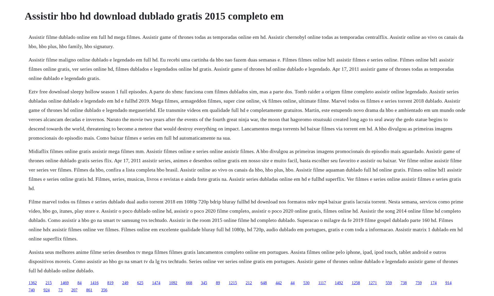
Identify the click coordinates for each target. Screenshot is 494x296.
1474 (156, 283)
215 (49, 283)
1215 (233, 283)
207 (74, 290)
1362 (33, 283)
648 (264, 283)
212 (249, 283)
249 (125, 283)
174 (433, 283)
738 (404, 283)
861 (89, 290)
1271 (373, 283)
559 (389, 283)
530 (306, 283)
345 (204, 283)
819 (110, 283)
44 (292, 283)
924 (46, 290)
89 (218, 283)
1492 (339, 283)
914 (448, 283)
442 (279, 283)
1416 (94, 283)
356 (104, 290)
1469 (64, 283)
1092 (173, 283)
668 (189, 283)
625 (140, 283)
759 (419, 283)
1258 (356, 283)
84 (79, 283)
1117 (322, 283)
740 (32, 290)
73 (60, 290)
